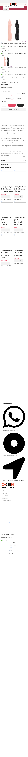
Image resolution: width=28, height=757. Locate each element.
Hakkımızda (4, 596)
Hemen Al (20, 105)
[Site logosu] (13, 4)
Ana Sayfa (3, 14)
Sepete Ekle (12, 105)
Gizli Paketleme (5, 606)
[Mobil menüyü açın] (1, 4)
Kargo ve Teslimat (6, 603)
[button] (18, 361)
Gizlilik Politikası (5, 598)
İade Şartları (5, 601)
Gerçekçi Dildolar (12, 14)
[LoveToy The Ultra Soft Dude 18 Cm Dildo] (20, 340)
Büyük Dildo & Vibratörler (14, 90)
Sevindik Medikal (21, 93)
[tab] (3, 223)
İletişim (3, 594)
